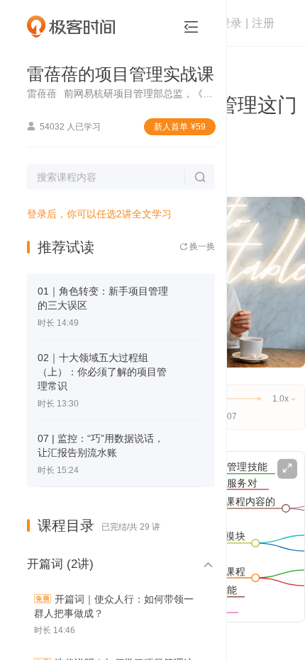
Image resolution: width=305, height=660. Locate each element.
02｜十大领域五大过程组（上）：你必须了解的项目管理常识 (102, 372)
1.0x (283, 399)
